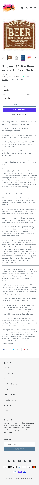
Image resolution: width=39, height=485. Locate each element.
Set (4, 94)
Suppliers (7, 411)
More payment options (19, 114)
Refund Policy (9, 395)
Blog (5, 379)
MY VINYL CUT (15, 478)
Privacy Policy (9, 405)
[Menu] (35, 8)
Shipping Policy (10, 400)
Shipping (5, 79)
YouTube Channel (10, 384)
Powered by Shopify (27, 478)
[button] (19, 77)
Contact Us (8, 373)
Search (6, 368)
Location (7, 389)
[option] (10, 57)
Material (5, 86)
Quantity (30, 94)
